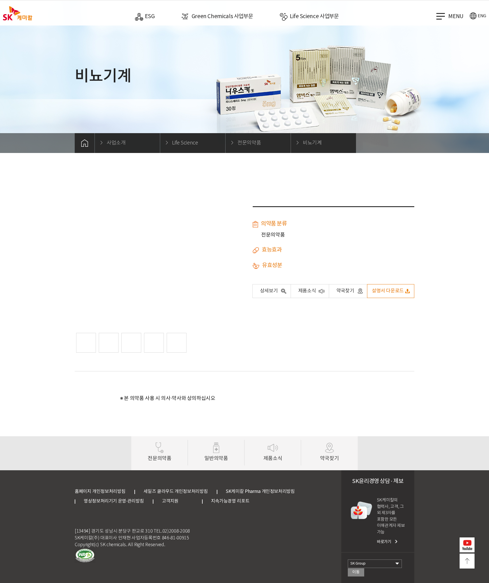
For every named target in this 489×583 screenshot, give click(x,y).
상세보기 (269, 291)
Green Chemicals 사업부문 (222, 16)
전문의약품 (159, 458)
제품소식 (307, 291)
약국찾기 (345, 291)
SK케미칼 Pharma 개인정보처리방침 (260, 491)
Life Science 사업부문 (314, 16)
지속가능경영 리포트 (230, 501)
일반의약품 (216, 458)
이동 (355, 572)
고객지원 (177, 501)
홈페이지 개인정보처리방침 (100, 491)
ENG (482, 16)
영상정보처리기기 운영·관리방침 (114, 501)
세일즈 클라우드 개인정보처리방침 (175, 491)
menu (456, 16)
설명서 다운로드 (388, 291)
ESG (150, 16)
